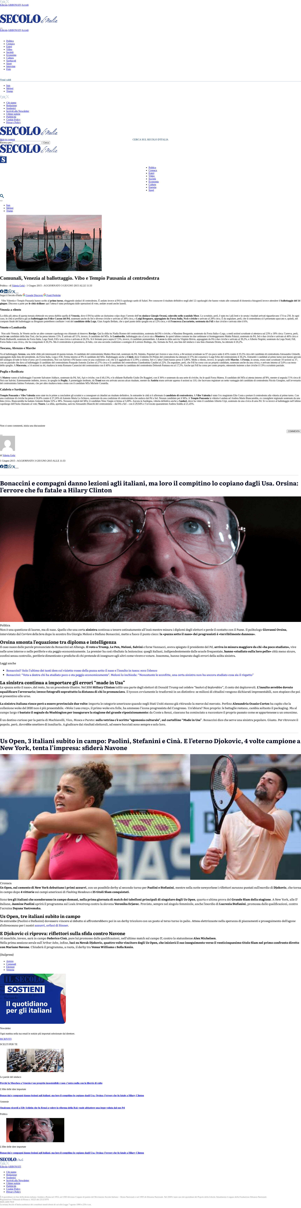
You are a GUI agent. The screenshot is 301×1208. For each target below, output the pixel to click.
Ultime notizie (13, 114)
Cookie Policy (13, 119)
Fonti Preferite (53, 295)
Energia (152, 187)
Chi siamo (11, 102)
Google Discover (34, 295)
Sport (9, 63)
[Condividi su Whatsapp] (10, 292)
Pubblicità (11, 116)
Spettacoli (11, 60)
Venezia (10, 969)
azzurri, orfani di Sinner (51, 925)
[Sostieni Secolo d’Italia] (33, 1023)
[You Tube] (4, 2)
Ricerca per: (6, 142)
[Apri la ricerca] (2, 197)
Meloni (9, 88)
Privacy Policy (13, 122)
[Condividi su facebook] (2, 292)
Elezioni (10, 967)
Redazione (11, 105)
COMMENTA (294, 431)
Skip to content (7, 139)
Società (9, 52)
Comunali (11, 964)
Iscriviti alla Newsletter (17, 111)
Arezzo (9, 961)
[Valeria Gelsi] (7, 450)
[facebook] (1, 2)
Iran (8, 85)
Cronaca (10, 43)
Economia (11, 55)
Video (9, 49)
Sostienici (11, 108)
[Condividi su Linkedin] (6, 292)
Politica (10, 41)
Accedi (25, 5)
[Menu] (1, 155)
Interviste (10, 66)
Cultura (10, 58)
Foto (8, 69)
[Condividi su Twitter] (14, 292)
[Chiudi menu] (1, 28)
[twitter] (7, 2)
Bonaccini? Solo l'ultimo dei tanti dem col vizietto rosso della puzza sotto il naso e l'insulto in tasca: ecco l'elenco (81, 670)
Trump (9, 91)
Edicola (4, 5)
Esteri (9, 46)
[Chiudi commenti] (1, 435)
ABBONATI (14, 5)
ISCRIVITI (5, 1039)
